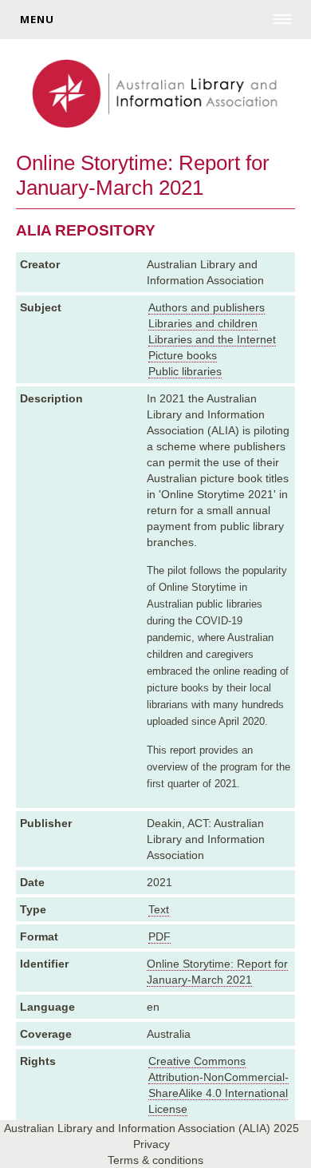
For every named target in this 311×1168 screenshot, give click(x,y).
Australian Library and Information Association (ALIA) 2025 (151, 1128)
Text (158, 909)
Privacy (151, 1144)
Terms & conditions (155, 1160)
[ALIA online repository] (155, 95)
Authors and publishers (206, 307)
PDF (159, 936)
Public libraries (185, 371)
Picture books (182, 355)
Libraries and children (203, 323)
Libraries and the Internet (212, 339)
